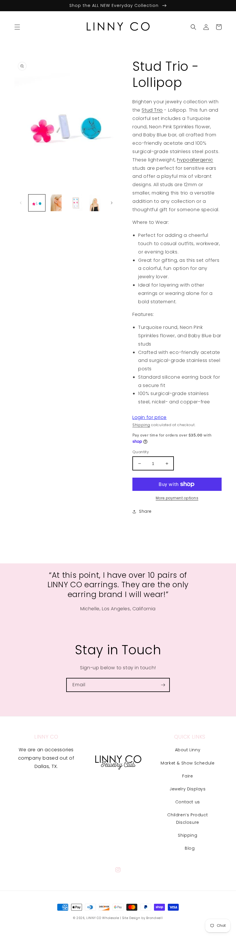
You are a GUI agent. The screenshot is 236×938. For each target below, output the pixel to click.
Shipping (141, 424)
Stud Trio (152, 110)
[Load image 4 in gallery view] (95, 203)
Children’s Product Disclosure (187, 818)
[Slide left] (20, 203)
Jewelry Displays (188, 789)
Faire (187, 776)
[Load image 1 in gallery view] (36, 203)
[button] (17, 27)
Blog (190, 848)
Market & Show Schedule (187, 763)
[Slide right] (111, 203)
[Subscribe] (163, 685)
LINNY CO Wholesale (102, 918)
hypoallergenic (195, 160)
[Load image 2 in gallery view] (56, 203)
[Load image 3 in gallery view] (75, 203)
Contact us (187, 802)
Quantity (140, 452)
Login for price (149, 417)
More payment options (177, 497)
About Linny (188, 750)
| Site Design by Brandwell (141, 918)
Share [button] (145, 511)
